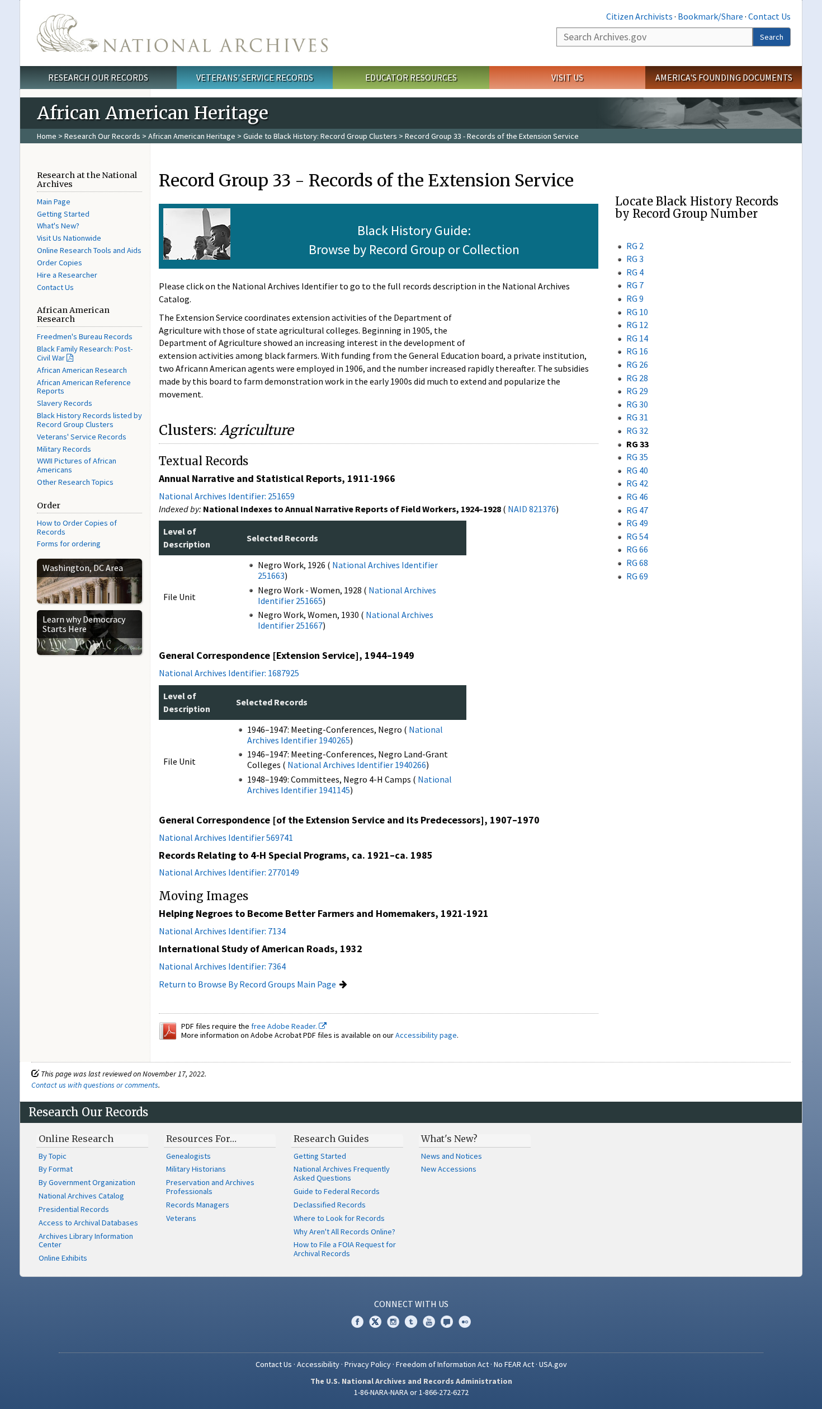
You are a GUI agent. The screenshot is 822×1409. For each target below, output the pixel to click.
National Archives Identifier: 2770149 (229, 872)
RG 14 (637, 338)
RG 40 (637, 470)
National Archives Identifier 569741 (226, 837)
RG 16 (637, 351)
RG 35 (637, 456)
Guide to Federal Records (337, 1191)
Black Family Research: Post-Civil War (85, 353)
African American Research (82, 370)
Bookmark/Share (710, 16)
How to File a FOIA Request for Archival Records (345, 1248)
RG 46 (637, 496)
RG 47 (637, 510)
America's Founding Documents (723, 77)
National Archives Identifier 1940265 (345, 735)
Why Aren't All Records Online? (344, 1232)
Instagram (393, 1321)
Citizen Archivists (639, 16)
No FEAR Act (514, 1364)
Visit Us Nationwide (69, 238)
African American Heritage (191, 136)
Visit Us (567, 77)
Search (771, 37)
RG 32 (637, 430)
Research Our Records (98, 77)
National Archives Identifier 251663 (348, 570)
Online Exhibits (63, 1258)
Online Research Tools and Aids (89, 250)
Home (46, 136)
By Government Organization (87, 1182)
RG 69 (637, 576)
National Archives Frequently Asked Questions (342, 1173)
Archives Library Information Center (86, 1240)
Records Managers (197, 1205)
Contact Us (769, 16)
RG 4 (635, 272)
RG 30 (637, 404)
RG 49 (637, 522)
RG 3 (635, 258)
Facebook (357, 1321)
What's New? (58, 226)
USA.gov (553, 1364)
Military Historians (196, 1169)
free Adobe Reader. (285, 1026)
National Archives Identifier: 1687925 (229, 672)
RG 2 (635, 245)
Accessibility (318, 1364)
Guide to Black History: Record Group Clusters (320, 136)
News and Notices (451, 1156)
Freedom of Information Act (442, 1364)
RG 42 (637, 483)
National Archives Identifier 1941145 (349, 784)
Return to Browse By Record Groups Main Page (247, 984)
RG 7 (635, 285)
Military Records (64, 449)
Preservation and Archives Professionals (210, 1186)
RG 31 (637, 417)
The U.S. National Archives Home (182, 33)
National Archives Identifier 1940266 (356, 764)
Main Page (53, 201)
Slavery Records (64, 403)
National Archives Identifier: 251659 (227, 496)
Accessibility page (426, 1035)
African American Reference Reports (84, 386)
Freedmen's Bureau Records (85, 336)
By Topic (53, 1156)
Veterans (181, 1218)
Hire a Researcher (67, 275)
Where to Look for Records (339, 1218)
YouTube (429, 1321)
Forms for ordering (69, 544)
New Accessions (448, 1169)
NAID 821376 (532, 508)
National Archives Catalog (81, 1196)
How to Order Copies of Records (77, 527)
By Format (56, 1169)
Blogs (446, 1321)
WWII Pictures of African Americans (76, 465)
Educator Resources (411, 77)
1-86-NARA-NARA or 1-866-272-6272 (411, 1392)
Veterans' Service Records (254, 77)
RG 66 (637, 549)
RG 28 (637, 377)
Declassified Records (330, 1205)
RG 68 (637, 562)
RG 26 (637, 364)
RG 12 (637, 324)
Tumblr (411, 1321)
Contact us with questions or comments (94, 1085)
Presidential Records (74, 1209)
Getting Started (63, 214)
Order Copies (59, 263)
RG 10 (637, 311)
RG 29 (637, 390)
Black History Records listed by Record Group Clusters (89, 419)
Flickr (464, 1321)
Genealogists (188, 1156)
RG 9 (635, 298)
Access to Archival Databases (88, 1223)
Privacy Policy (367, 1364)
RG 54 (637, 536)
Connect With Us (411, 1303)
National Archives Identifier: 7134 (222, 931)
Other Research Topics (75, 482)
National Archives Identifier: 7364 (222, 966)
